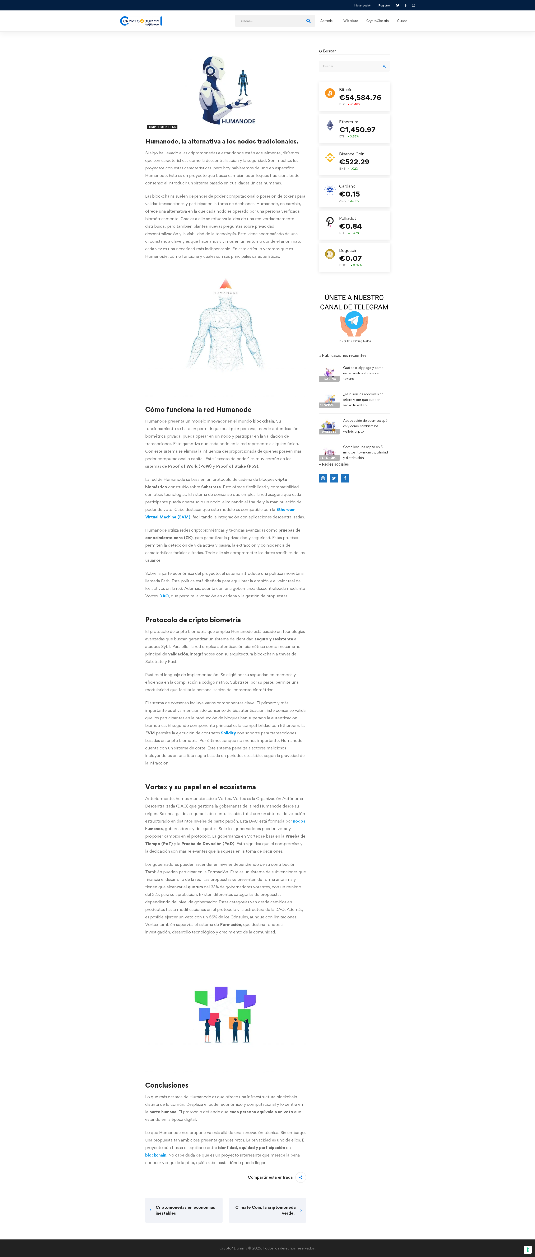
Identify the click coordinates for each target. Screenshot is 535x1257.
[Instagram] (323, 478)
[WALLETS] (329, 421)
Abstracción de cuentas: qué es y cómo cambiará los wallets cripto (365, 425)
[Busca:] (275, 20)
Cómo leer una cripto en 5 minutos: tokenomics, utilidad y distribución (365, 452)
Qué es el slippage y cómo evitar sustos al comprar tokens (363, 373)
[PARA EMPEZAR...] (329, 447)
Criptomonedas (162, 127)
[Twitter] (334, 478)
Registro (384, 5)
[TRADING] (329, 368)
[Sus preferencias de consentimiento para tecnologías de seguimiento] (528, 1250)
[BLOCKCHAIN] (329, 394)
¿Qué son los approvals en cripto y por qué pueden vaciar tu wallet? (363, 399)
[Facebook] (345, 478)
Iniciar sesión (363, 5)
